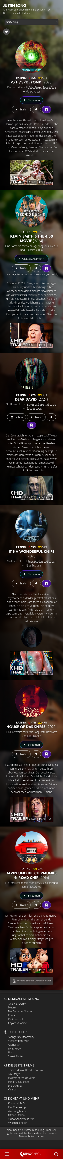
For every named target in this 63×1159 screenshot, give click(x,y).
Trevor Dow (49, 87)
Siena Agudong (34, 246)
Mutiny (12, 1007)
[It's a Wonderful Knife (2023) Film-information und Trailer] (31, 526)
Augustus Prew (35, 404)
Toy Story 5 (14, 1074)
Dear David (31, 399)
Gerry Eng (34, 91)
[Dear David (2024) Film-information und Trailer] (31, 374)
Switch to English (17, 1122)
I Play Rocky (14, 1048)
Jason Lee (33, 883)
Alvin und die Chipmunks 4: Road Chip (31, 875)
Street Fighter (16, 1056)
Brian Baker (35, 87)
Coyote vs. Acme (17, 1023)
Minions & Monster (19, 1081)
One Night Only (17, 1003)
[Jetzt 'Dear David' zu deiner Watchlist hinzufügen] (31, 425)
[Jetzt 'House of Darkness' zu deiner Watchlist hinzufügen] (46, 754)
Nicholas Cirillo (34, 250)
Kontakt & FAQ (16, 1103)
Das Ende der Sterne (20, 1011)
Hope (11, 1052)
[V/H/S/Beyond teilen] (36, 109)
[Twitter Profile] (6, 31)
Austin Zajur (51, 246)
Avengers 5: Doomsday (21, 1037)
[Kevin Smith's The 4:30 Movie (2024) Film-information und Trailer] (31, 211)
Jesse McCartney (31, 886)
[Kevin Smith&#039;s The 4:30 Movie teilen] (36, 268)
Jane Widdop (35, 561)
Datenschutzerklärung (31, 1136)
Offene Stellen (16, 1115)
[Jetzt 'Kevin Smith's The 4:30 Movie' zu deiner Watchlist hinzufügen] (46, 268)
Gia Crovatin (34, 736)
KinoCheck (13, 1130)
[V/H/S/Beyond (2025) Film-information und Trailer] (31, 56)
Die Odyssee (15, 1085)
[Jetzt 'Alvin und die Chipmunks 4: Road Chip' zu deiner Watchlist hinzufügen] (46, 905)
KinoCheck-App (17, 1107)
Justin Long (51, 404)
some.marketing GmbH (38, 1130)
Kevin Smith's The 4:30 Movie (31, 238)
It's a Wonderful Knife (31, 554)
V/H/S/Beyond (31, 82)
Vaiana (12, 1089)
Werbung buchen (18, 1111)
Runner (12, 1015)
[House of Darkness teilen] (36, 754)
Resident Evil (15, 1019)
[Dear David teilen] (51, 417)
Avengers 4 (14, 1044)
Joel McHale (34, 565)
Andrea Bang (34, 408)
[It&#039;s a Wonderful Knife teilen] (36, 583)
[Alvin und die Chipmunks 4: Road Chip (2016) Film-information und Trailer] (31, 847)
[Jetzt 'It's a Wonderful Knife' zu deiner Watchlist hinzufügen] (46, 583)
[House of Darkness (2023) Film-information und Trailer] (31, 701)
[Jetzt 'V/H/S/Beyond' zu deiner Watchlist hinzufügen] (46, 109)
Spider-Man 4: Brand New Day (25, 1070)
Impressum (49, 1133)
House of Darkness (31, 726)
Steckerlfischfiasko (18, 1040)
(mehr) (48, 792)
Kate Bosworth (49, 732)
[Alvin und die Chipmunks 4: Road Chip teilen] (36, 905)
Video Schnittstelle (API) (21, 1119)
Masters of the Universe (21, 1077)
